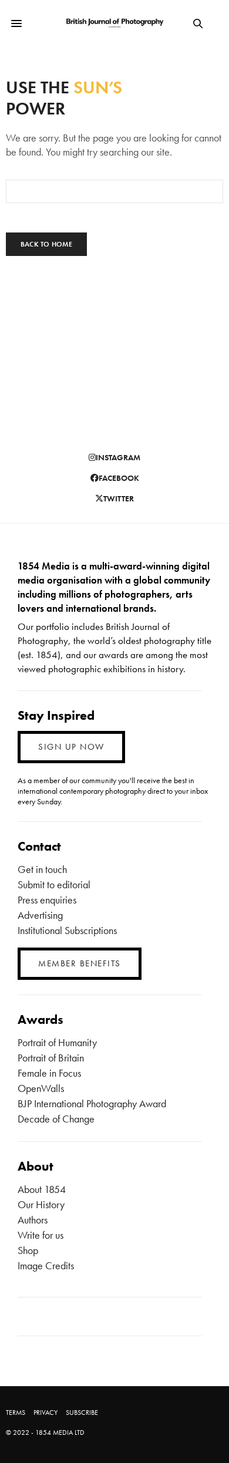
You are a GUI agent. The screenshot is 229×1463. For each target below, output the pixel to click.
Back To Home (46, 244)
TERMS (15, 1412)
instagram (118, 457)
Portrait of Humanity (57, 1042)
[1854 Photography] (114, 23)
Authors (33, 1219)
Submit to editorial (54, 884)
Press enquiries (47, 899)
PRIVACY (45, 1412)
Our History (41, 1204)
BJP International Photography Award (92, 1103)
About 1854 (42, 1189)
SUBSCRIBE (82, 1412)
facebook (119, 478)
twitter (118, 498)
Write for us (40, 1235)
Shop (28, 1250)
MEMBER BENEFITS (79, 963)
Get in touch (42, 869)
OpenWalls (41, 1088)
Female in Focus (49, 1073)
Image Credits (46, 1265)
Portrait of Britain (51, 1057)
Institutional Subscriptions (67, 930)
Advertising (40, 915)
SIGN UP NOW (71, 747)
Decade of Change (56, 1118)
